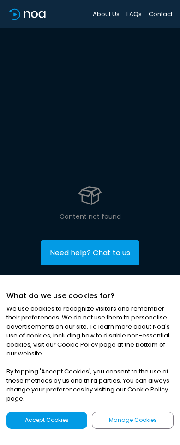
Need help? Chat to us (90, 252)
